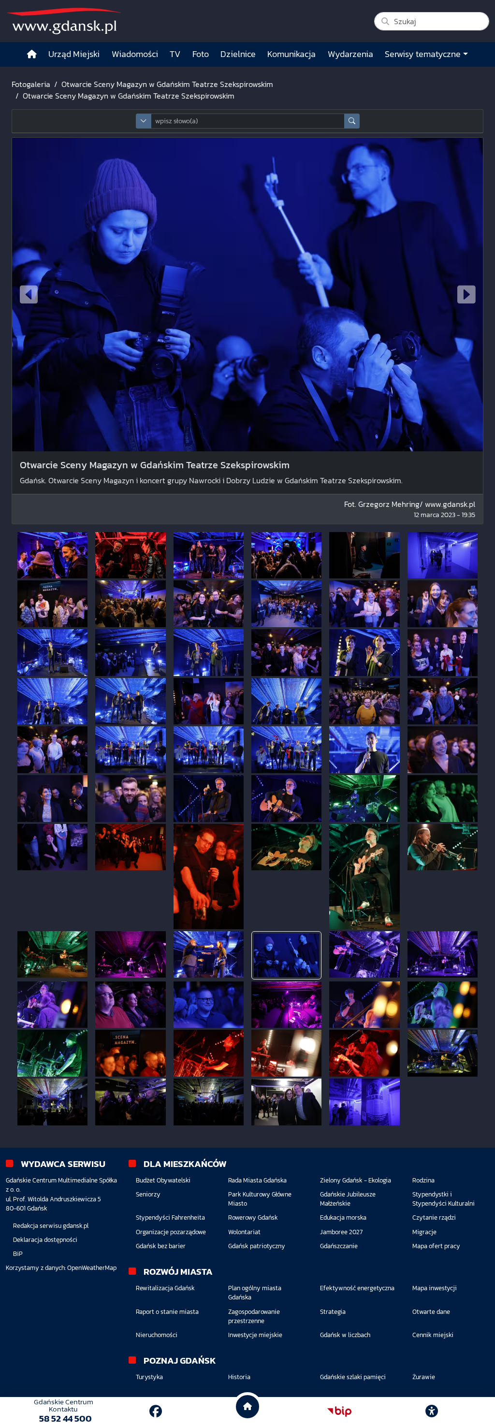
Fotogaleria (31, 84)
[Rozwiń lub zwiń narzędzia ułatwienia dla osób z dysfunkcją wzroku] (431, 1411)
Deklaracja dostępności (45, 1239)
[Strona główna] (32, 54)
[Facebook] (155, 1411)
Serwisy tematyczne (423, 54)
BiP (18, 1253)
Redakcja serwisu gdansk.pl (50, 1225)
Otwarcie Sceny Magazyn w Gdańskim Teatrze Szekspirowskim (167, 84)
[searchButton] (352, 121)
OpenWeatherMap (91, 1267)
